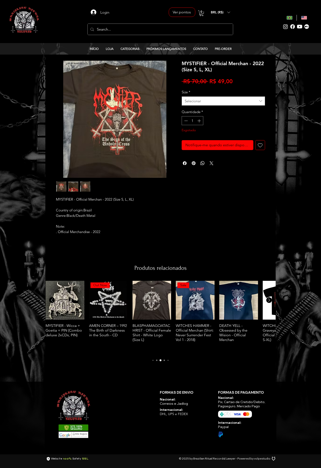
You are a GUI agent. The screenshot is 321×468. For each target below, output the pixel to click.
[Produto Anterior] (52, 300)
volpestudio (262, 458)
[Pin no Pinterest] (193, 163)
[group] (160, 317)
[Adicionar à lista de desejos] (260, 145)
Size (186, 92)
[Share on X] (211, 163)
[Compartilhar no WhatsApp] (202, 163)
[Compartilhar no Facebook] (185, 163)
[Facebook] (293, 27)
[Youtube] (300, 27)
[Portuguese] (289, 18)
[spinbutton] (192, 120)
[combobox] (223, 101)
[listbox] (220, 12)
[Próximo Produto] (269, 300)
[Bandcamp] (307, 27)
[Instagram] (285, 27)
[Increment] (199, 120)
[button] (201, 13)
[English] (304, 18)
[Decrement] (185, 120)
